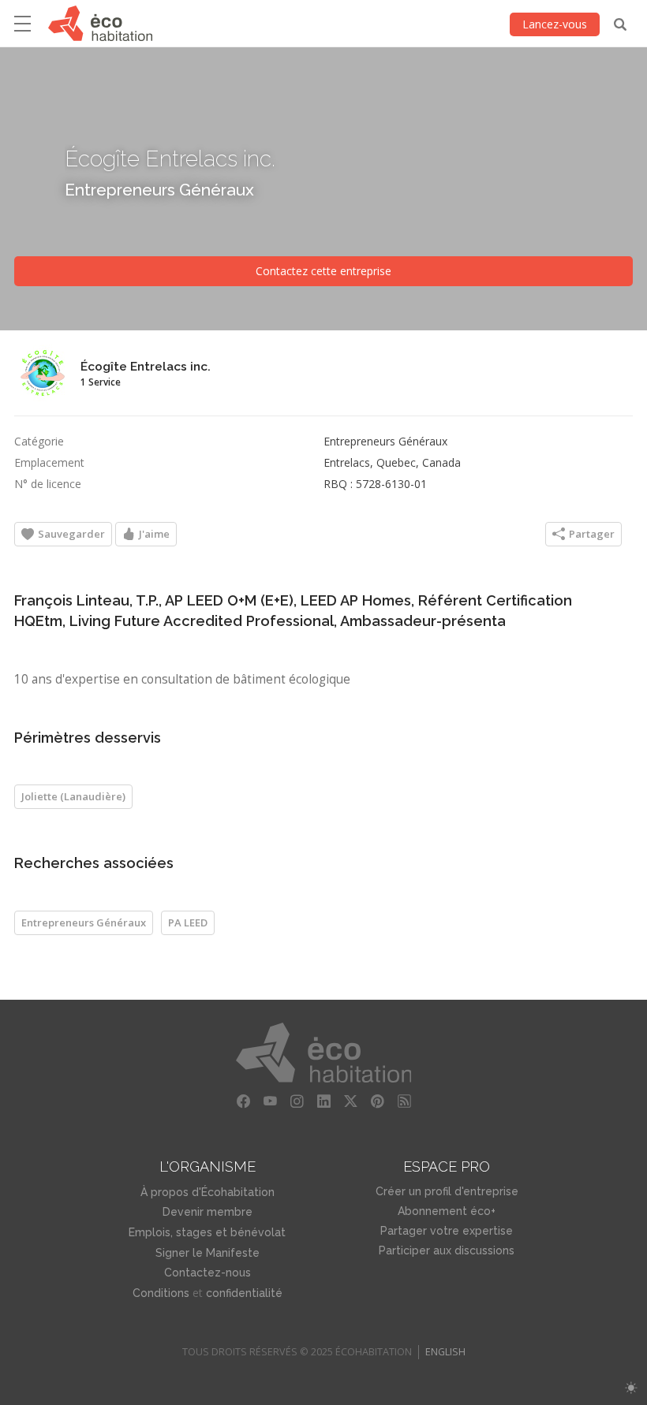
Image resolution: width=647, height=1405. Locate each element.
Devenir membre (207, 1212)
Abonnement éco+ (447, 1211)
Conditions (161, 1293)
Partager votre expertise (446, 1230)
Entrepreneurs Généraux (159, 189)
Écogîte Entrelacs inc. (170, 158)
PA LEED (188, 922)
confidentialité (244, 1293)
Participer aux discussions (446, 1250)
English (445, 1351)
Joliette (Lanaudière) (73, 796)
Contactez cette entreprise (323, 270)
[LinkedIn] (323, 1101)
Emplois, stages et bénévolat (207, 1232)
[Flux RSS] (404, 1101)
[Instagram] (297, 1101)
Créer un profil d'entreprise (447, 1191)
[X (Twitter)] (350, 1101)
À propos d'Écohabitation (207, 1192)
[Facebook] (243, 1101)
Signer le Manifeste (207, 1253)
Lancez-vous (554, 24)
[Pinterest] (377, 1101)
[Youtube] (270, 1101)
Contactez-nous (207, 1272)
